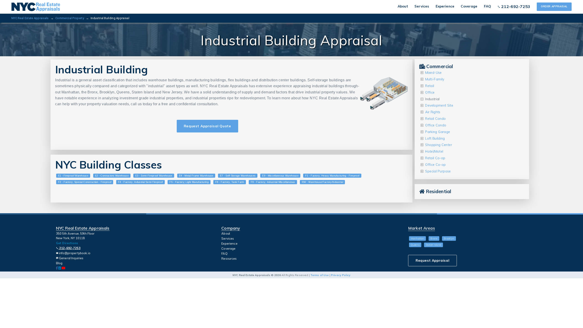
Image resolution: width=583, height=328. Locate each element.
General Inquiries (70, 258)
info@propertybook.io (73, 253)
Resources (229, 258)
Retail (429, 86)
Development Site (439, 105)
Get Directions (67, 243)
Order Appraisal (554, 6)
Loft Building (435, 138)
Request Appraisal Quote (207, 126)
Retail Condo (435, 119)
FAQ (487, 6)
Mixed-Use (433, 73)
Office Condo (435, 125)
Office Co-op (435, 165)
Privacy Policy (340, 275)
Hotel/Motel (434, 151)
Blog (59, 263)
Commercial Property (69, 18)
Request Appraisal (432, 260)
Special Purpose (438, 171)
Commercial (439, 66)
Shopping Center (438, 145)
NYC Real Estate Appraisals (30, 18)
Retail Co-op (435, 158)
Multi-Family (434, 79)
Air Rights (432, 112)
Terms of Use (319, 275)
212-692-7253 (68, 248)
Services (421, 6)
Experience (445, 6)
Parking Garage (437, 132)
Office (430, 92)
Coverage (469, 6)
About (403, 6)
